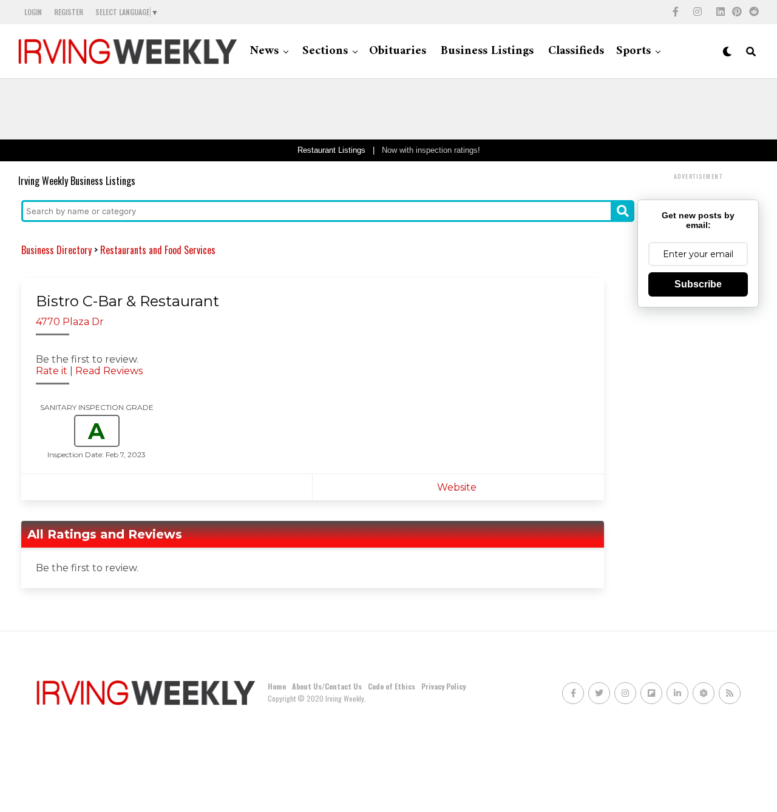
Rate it (51, 371)
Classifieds (576, 51)
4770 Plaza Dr (70, 321)
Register (68, 12)
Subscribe (698, 284)
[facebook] (676, 12)
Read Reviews (109, 371)
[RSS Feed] (730, 693)
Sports (633, 51)
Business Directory (56, 250)
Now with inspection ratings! (431, 150)
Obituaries (397, 51)
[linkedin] (720, 12)
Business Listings (487, 51)
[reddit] (754, 12)
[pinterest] (737, 12)
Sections (325, 51)
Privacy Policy (443, 686)
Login (33, 12)
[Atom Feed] (703, 693)
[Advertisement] (388, 109)
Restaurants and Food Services (157, 250)
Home (277, 686)
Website (458, 487)
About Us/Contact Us (327, 686)
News (264, 51)
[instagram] (697, 12)
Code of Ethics (391, 686)
